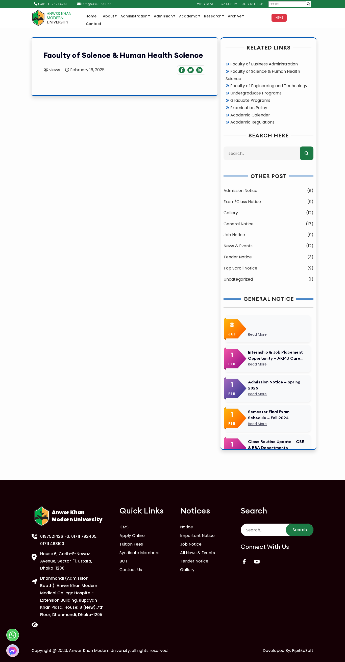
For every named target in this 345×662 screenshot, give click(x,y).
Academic (188, 16)
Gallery (187, 570)
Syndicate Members (139, 553)
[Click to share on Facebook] (182, 70)
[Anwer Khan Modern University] (52, 17)
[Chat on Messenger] (12, 650)
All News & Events (197, 553)
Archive (234, 16)
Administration (133, 16)
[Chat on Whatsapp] (12, 635)
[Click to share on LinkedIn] (199, 70)
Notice (186, 527)
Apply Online (132, 535)
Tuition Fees (131, 544)
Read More (257, 334)
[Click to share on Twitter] (190, 70)
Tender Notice (194, 561)
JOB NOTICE (252, 4)
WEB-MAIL (206, 4)
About (108, 16)
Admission (163, 16)
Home (91, 16)
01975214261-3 (54, 536)
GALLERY (229, 4)
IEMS (124, 527)
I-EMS (279, 17)
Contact (93, 23)
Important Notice (197, 535)
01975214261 (57, 4)
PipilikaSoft (302, 650)
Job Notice (191, 544)
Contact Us (130, 570)
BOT (123, 561)
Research (212, 16)
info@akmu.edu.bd (96, 4)
